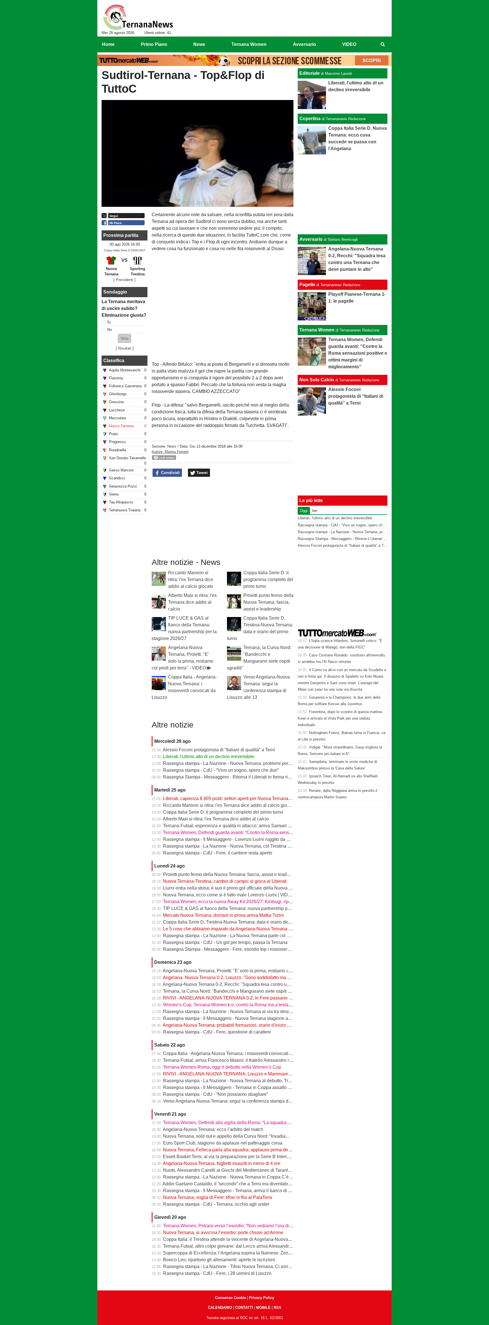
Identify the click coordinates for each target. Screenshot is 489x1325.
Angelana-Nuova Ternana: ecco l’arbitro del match (213, 1129)
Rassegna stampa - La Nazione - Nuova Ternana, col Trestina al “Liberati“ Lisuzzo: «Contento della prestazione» (275, 846)
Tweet (201, 472)
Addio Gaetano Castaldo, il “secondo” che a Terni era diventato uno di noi (235, 1183)
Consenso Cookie (230, 1298)
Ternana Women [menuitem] (249, 44)
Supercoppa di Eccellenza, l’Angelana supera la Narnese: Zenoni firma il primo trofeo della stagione (263, 1252)
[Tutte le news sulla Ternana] (138, 17)
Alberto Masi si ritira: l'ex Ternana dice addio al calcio (192, 602)
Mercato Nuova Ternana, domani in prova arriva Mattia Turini (223, 915)
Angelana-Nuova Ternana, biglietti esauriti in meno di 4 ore (221, 1163)
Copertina (310, 118)
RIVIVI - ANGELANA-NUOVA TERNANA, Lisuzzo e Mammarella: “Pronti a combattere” (250, 1073)
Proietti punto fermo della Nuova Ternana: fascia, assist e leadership (268, 602)
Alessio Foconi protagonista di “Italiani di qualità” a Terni (219, 749)
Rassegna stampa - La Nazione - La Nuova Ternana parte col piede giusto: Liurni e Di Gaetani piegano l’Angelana (277, 935)
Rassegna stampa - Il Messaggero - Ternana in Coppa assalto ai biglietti (235, 1087)
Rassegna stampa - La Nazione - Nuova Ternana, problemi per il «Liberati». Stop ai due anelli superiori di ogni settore (280, 763)
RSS (277, 1307)
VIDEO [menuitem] (349, 44)
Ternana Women (316, 329)
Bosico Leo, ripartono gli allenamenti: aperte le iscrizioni (219, 1259)
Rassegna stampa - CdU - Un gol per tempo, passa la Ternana (225, 942)
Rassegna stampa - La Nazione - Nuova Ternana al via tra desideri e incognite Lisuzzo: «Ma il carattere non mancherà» (282, 1011)
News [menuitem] (199, 44)
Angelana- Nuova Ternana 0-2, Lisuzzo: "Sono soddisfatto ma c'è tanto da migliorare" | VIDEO (257, 977)
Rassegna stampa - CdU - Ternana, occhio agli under (216, 1204)
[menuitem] (382, 44)
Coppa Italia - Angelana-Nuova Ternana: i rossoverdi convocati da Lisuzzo (237, 1053)
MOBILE (263, 1307)
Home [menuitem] (108, 44)
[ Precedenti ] (124, 280)
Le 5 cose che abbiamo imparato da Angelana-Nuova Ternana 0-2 (229, 928)
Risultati (124, 348)
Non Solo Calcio (316, 379)
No (109, 329)
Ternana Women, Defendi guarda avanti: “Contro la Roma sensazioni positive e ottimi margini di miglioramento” (274, 832)
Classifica (113, 360)
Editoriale (309, 73)
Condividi (170, 472)
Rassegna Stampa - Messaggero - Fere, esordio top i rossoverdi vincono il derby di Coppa (253, 949)
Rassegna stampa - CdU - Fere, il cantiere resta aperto (217, 852)
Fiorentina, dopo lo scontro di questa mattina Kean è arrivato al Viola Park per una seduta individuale (340, 718)
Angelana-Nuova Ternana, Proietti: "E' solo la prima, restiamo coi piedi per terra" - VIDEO (252, 970)
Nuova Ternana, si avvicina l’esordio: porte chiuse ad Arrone (223, 1232)
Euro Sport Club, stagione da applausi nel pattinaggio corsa (222, 1143)
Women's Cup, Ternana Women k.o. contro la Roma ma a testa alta (230, 1004)
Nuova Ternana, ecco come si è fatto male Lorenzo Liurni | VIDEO (228, 894)
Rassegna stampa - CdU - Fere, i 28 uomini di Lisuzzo (217, 1273)
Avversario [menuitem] (304, 44)
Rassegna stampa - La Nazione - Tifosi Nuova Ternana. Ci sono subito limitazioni (244, 1266)
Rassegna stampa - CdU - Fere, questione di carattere (217, 1032)
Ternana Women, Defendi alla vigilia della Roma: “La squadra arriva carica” (238, 1122)
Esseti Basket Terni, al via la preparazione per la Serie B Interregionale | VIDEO (242, 1156)
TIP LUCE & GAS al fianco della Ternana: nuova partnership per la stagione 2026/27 (247, 908)
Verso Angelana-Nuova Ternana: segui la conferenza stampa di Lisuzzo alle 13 (242, 1101)
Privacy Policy (261, 1298)
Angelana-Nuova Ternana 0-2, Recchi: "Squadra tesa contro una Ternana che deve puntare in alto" (261, 984)
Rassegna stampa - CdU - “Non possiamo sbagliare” (215, 1094)
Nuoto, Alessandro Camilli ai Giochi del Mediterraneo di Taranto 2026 (232, 1170)
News (171, 446)
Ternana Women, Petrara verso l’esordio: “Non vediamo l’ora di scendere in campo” (246, 1225)
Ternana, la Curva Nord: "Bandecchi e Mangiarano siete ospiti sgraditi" (233, 991)
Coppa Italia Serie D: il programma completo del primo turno (268, 579)
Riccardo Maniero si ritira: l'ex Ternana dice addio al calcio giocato (190, 579)
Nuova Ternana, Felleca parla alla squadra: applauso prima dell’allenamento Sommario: (251, 1149)
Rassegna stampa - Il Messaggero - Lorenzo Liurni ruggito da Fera (229, 839)
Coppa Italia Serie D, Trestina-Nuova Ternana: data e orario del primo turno (238, 922)
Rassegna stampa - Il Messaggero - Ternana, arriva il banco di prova (231, 1190)
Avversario (311, 239)
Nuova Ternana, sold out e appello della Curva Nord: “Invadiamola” (230, 1136)
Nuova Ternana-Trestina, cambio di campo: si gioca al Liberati (225, 881)
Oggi (304, 511)
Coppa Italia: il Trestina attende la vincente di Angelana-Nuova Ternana (234, 1239)
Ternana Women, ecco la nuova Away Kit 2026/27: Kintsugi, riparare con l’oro (240, 901)
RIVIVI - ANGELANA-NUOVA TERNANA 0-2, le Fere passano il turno (232, 998)
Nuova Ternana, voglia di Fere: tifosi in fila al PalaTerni (217, 1197)
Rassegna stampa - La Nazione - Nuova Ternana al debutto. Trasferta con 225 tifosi (246, 1080)
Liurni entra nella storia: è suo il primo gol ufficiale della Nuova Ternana (234, 888)
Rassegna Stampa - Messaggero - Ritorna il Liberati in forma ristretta (231, 777)
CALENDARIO (220, 1307)
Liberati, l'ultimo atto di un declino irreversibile (208, 756)
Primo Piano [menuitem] (154, 44)
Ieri (314, 511)
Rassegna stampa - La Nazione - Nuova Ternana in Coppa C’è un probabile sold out (247, 1177)
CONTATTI (244, 1307)
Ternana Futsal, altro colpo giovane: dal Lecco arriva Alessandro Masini (234, 1246)
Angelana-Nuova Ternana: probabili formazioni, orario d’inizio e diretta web (238, 1025)
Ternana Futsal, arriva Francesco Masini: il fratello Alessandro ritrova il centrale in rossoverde (256, 1060)
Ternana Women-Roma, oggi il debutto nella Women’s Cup (222, 1067)
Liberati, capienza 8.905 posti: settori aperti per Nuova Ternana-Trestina (234, 798)
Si (109, 322)
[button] (124, 338)
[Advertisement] (342, 194)
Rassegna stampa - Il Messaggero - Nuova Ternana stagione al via (229, 1018)
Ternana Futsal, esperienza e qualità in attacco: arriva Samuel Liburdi (232, 825)
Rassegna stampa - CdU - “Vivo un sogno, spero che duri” (221, 770)
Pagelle (307, 284)
